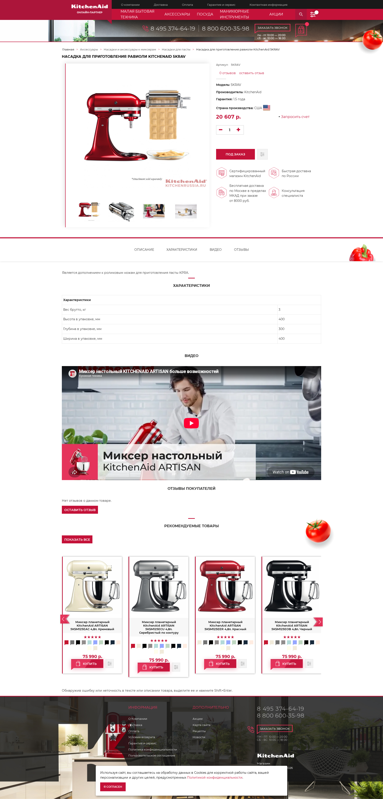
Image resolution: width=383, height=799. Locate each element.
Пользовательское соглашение (151, 755)
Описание (144, 250)
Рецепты (199, 731)
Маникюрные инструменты (234, 14)
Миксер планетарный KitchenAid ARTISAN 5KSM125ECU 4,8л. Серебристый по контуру (159, 627)
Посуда (205, 14)
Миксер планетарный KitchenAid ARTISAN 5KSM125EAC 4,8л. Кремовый (92, 625)
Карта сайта (202, 725)
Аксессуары (177, 14)
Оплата (133, 731)
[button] (80, 510)
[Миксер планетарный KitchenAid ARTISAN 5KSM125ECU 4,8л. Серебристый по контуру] (158, 586)
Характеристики (181, 250)
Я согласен (113, 786)
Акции (198, 718)
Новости (199, 737)
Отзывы (241, 250)
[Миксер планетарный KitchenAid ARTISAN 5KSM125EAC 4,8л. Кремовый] (92, 586)
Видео (216, 250)
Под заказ (235, 154)
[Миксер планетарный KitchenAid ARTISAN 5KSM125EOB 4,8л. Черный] (291, 586)
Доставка (135, 725)
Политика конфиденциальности (152, 749)
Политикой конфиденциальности (214, 778)
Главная (68, 49)
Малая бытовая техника (137, 14)
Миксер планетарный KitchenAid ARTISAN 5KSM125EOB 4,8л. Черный (292, 625)
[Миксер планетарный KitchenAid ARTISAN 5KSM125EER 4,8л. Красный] (225, 586)
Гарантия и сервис (142, 743)
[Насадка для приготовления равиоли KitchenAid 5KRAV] (89, 211)
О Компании (137, 718)
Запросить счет (295, 117)
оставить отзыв (251, 73)
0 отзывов (227, 73)
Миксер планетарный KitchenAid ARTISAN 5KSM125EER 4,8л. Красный (225, 625)
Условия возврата (141, 737)
